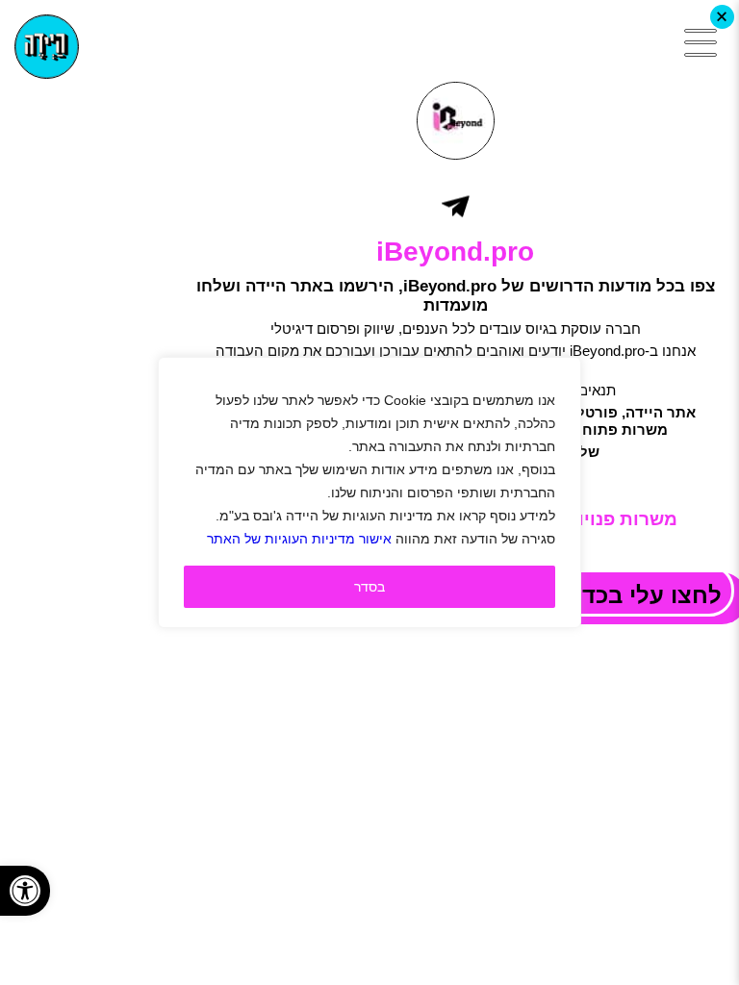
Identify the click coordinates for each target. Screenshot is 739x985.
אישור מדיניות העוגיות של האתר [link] (299, 538)
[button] (25, 891)
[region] (369, 492)
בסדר (369, 586)
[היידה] (46, 46)
